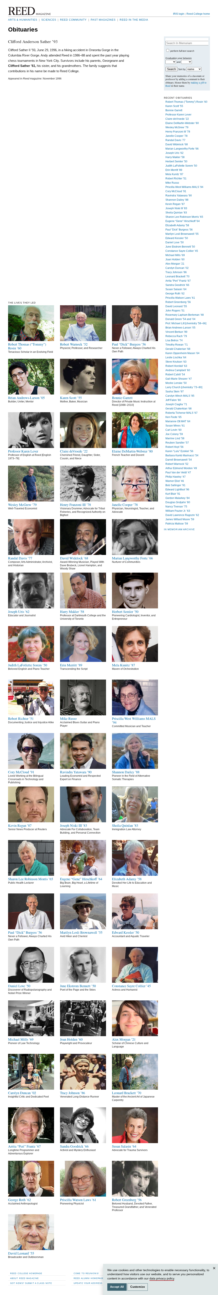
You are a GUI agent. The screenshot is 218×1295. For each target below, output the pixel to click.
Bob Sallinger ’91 (175, 485)
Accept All (117, 1286)
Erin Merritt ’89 (173, 170)
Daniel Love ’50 (174, 242)
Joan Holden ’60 (175, 259)
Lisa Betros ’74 (174, 340)
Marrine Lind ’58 (174, 438)
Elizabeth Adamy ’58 (177, 225)
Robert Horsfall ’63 (176, 365)
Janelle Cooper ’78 (176, 135)
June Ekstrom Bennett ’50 (180, 246)
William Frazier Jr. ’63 (177, 510)
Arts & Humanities (22, 19)
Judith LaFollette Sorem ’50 (181, 165)
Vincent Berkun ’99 (176, 331)
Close (215, 1272)
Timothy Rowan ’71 (176, 344)
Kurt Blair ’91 (172, 493)
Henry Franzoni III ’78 (177, 131)
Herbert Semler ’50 (176, 161)
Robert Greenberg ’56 (178, 302)
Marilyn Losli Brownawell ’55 (182, 233)
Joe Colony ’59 (174, 434)
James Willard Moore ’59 (179, 519)
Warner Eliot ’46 (174, 481)
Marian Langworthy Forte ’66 (182, 148)
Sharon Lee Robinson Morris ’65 (184, 216)
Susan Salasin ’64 (175, 289)
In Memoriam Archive (179, 529)
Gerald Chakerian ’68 (177, 348)
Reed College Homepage (26, 1273)
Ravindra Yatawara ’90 (178, 195)
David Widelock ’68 (176, 144)
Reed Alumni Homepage (89, 1278)
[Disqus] (70, 136)
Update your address (88, 1283)
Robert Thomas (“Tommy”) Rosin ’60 (186, 101)
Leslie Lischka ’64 (175, 357)
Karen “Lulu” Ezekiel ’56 (179, 451)
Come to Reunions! (86, 1273)
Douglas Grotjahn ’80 (177, 502)
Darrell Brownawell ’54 (178, 459)
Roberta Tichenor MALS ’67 (181, 412)
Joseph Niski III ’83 (176, 208)
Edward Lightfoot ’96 (177, 489)
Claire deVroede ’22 (177, 118)
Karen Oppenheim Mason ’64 (182, 353)
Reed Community (73, 19)
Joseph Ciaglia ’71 (176, 404)
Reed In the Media (134, 19)
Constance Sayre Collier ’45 (181, 250)
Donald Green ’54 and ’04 (180, 319)
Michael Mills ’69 (175, 255)
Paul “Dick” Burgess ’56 (179, 229)
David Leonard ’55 (176, 306)
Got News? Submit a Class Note (31, 1283)
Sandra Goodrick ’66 (177, 285)
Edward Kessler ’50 (176, 238)
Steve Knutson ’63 (175, 361)
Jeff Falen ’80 (173, 400)
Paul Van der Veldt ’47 (178, 472)
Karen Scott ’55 (174, 106)
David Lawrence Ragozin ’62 (182, 515)
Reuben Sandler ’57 (177, 442)
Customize (137, 1286)
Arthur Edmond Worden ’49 (181, 468)
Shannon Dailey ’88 (176, 199)
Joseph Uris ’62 (174, 152)
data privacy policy (161, 1278)
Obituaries (23, 29)
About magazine (24, 1278)
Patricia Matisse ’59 (176, 523)
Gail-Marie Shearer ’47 (178, 378)
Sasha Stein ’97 (174, 391)
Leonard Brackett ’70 (177, 276)
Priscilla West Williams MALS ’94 (184, 187)
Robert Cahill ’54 (175, 374)
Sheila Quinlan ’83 (176, 212)
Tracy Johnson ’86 (176, 272)
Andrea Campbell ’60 (177, 370)
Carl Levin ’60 (173, 429)
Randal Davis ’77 (175, 140)
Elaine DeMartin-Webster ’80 (182, 123)
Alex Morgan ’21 (174, 263)
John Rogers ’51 (175, 310)
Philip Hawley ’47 (175, 476)
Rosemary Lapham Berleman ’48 (184, 314)
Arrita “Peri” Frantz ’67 (178, 280)
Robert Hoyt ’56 (174, 446)
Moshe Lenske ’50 (176, 383)
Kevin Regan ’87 (175, 204)
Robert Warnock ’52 (176, 463)
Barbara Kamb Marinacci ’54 (181, 455)
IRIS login (178, 13)
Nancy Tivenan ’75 (176, 506)
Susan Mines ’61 (175, 425)
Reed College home (198, 13)
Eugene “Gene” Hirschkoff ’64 (182, 221)
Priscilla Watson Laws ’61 (180, 297)
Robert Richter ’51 (175, 178)
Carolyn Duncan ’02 (177, 267)
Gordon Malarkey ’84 (177, 498)
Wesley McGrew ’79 (176, 127)
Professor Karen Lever (178, 114)
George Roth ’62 (175, 293)
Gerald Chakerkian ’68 (178, 408)
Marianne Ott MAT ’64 (177, 421)
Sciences (48, 19)
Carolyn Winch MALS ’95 (179, 395)
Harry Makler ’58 (175, 157)
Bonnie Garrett (173, 110)
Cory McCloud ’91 (175, 191)
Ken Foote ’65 (173, 417)
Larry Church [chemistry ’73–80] (183, 387)
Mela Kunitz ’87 (174, 174)
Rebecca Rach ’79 (176, 336)
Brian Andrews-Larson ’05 (180, 327)
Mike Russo (172, 182)
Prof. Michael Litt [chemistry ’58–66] (185, 323)
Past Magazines (103, 19)
